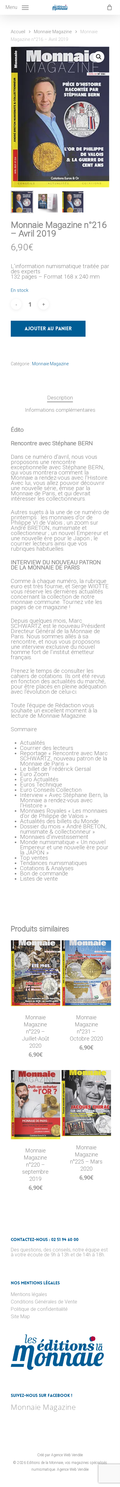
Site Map (20, 1316)
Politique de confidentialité (39, 1309)
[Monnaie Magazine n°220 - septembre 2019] (35, 1104)
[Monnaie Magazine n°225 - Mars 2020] (86, 1103)
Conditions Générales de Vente (44, 1301)
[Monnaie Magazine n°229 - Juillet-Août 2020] (35, 973)
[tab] (60, 397)
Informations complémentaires (60, 410)
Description (60, 398)
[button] (98, 56)
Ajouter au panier (48, 328)
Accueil (18, 31)
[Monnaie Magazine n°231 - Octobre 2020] (86, 973)
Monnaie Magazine (53, 31)
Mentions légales (29, 1294)
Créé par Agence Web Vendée (60, 1455)
